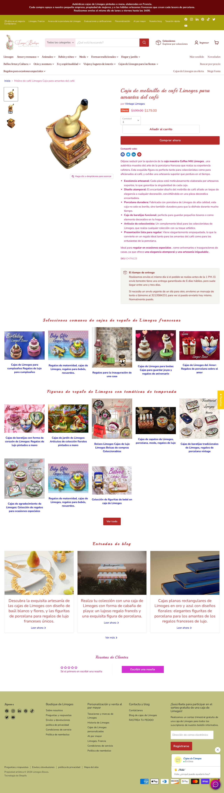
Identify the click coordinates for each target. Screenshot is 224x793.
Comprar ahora (170, 140)
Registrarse (181, 746)
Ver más (110, 637)
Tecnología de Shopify (15, 775)
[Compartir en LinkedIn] (134, 154)
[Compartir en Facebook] (123, 154)
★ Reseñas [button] (221, 399)
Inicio (7, 80)
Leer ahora (37, 627)
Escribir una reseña (142, 669)
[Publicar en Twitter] (128, 154)
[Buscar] (144, 43)
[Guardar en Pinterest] (139, 154)
